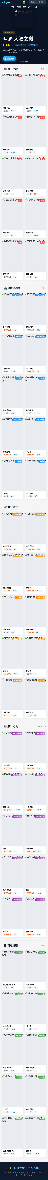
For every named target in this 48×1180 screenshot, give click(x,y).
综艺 (24, 7)
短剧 (35, 7)
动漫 (30, 7)
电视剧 (18, 7)
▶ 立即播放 (9, 58)
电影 (13, 7)
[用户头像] (24, 2)
